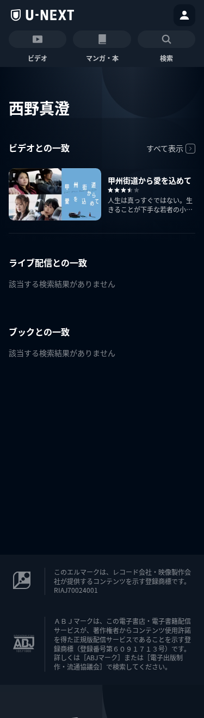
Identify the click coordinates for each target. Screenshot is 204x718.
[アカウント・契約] (184, 15)
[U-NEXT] (42, 15)
